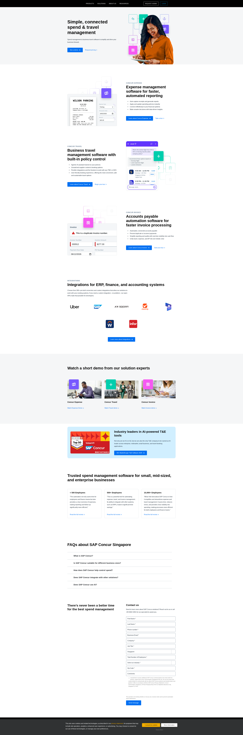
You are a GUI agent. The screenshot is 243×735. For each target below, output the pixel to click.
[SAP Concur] (76, 3)
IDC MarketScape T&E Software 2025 (129, 453)
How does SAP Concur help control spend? (93, 570)
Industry (129, 661)
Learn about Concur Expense (138, 118)
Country (129, 650)
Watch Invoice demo (148, 408)
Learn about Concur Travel (79, 184)
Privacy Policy (159, 729)
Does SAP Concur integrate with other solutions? (96, 577)
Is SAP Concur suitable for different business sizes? (97, 563)
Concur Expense (74, 402)
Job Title (129, 645)
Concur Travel (111, 402)
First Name (130, 617)
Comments (130, 672)
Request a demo (151, 3)
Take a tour (159, 118)
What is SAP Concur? (83, 556)
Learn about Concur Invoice (138, 248)
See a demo (74, 50)
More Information (169, 725)
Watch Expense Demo (74, 408)
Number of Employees (134, 656)
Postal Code (130, 667)
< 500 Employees (77, 493)
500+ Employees (114, 493)
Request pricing (90, 50)
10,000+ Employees (152, 493)
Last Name (130, 623)
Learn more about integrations (120, 339)
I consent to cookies (151, 725)
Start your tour (159, 248)
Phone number (131, 628)
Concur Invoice (148, 402)
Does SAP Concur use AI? (85, 585)
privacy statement (117, 723)
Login (164, 3)
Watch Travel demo (111, 408)
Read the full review (76, 514)
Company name (131, 639)
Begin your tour (100, 184)
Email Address (131, 634)
